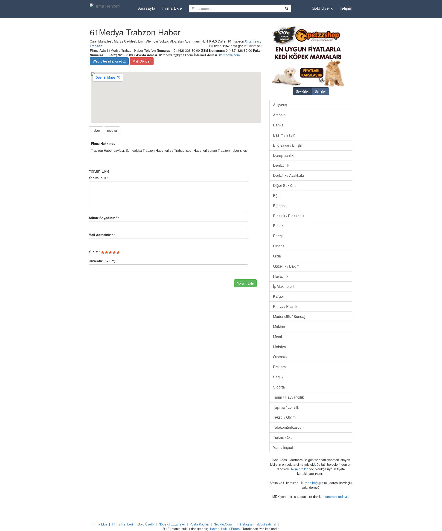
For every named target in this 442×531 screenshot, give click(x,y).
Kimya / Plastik (285, 306)
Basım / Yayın (284, 135)
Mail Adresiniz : (102, 234)
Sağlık (278, 377)
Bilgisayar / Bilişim (288, 145)
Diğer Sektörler (285, 185)
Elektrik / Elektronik (288, 215)
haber (96, 130)
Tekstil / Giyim (284, 417)
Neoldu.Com (223, 524)
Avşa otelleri (299, 469)
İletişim (346, 8)
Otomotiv (280, 356)
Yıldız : (94, 251)
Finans (278, 245)
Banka (278, 125)
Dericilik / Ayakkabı (288, 175)
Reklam (279, 366)
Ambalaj (280, 114)
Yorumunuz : (99, 177)
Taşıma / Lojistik (286, 407)
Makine (279, 326)
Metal (277, 336)
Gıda (277, 256)
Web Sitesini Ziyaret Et (109, 61)
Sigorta (279, 387)
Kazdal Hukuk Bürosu (225, 528)
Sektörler (302, 91)
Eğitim (278, 195)
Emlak (278, 225)
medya (112, 130)
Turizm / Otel (283, 437)
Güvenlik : (102, 261)
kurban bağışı (311, 482)
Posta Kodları (199, 524)
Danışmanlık (283, 155)
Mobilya (279, 346)
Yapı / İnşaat (283, 447)
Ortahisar (252, 41)
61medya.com (229, 55)
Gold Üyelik (322, 8)
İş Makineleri (283, 286)
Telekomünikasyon (288, 427)
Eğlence (280, 205)
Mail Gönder (142, 61)
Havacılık (280, 276)
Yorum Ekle (245, 283)
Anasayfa (146, 8)
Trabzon (96, 45)
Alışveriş (280, 104)
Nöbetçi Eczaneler (172, 524)
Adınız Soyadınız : (104, 217)
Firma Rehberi (122, 524)
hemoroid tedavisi (336, 496)
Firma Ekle (172, 8)
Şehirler (320, 91)
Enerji (278, 235)
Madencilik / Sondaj (289, 316)
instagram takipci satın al (258, 524)
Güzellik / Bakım (286, 266)
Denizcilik (281, 165)
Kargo (278, 296)
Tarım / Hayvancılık (288, 397)
